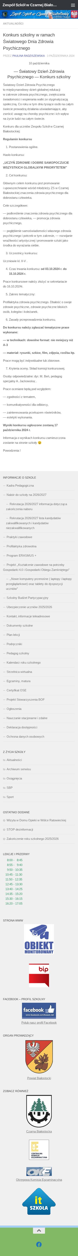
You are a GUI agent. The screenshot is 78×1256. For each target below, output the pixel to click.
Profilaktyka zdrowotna (21, 546)
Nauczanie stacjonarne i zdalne (27, 718)
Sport (10, 797)
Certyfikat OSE (16, 690)
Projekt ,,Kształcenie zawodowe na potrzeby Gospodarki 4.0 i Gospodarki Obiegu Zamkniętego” (36, 567)
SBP (10, 787)
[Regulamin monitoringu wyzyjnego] (39, 953)
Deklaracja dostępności (22, 727)
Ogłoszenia (14, 708)
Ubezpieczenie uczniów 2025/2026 (29, 607)
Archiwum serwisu (19, 769)
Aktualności (13, 23)
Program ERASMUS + (21, 555)
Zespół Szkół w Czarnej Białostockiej (31, 5)
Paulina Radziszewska (28, 55)
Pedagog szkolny (18, 653)
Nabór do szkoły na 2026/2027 (26, 494)
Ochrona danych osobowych (25, 736)
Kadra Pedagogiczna (20, 485)
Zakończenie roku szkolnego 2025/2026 (33, 838)
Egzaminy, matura (18, 681)
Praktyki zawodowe (19, 537)
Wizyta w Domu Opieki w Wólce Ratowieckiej (36, 820)
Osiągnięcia (14, 778)
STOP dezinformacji (20, 829)
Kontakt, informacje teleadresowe (28, 616)
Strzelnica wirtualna (19, 671)
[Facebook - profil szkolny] (39, 1244)
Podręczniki (14, 644)
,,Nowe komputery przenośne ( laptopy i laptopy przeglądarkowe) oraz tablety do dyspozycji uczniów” (39, 583)
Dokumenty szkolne (20, 625)
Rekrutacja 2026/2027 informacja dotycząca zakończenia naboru (36, 506)
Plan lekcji (13, 634)
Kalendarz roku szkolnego (24, 662)
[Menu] (73, 5)
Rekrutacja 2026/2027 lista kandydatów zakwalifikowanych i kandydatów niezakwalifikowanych (33, 523)
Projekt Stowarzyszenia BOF (26, 699)
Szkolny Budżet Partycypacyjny (27, 597)
